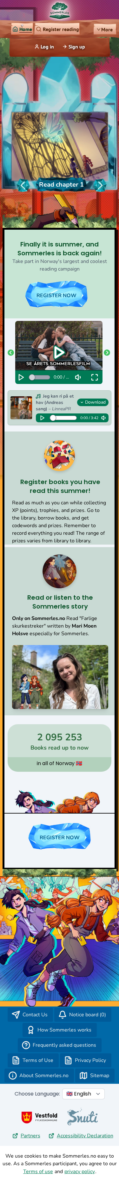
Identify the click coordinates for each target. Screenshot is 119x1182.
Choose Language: (37, 1093)
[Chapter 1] (59, 148)
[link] (22, 29)
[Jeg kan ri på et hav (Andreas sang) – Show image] (21, 408)
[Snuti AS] (82, 1116)
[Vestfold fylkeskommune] (39, 1117)
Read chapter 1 (61, 184)
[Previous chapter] (23, 185)
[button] (11, 352)
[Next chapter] (100, 185)
